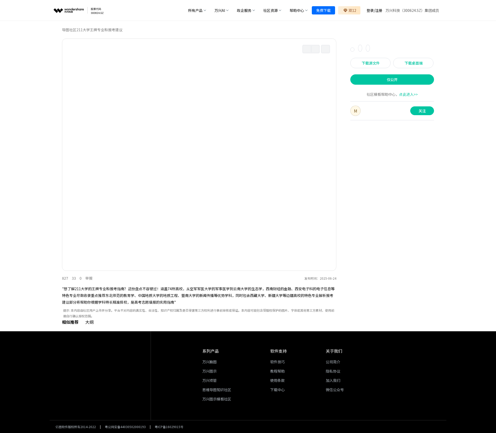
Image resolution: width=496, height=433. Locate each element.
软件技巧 (277, 361)
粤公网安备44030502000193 (125, 426)
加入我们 (333, 380)
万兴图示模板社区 (216, 398)
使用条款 (277, 380)
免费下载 (323, 10)
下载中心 (277, 389)
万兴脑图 (209, 361)
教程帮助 (277, 371)
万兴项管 (209, 380)
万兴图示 (209, 371)
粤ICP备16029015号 (169, 426)
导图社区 (69, 29)
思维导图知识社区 (216, 389)
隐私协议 (333, 371)
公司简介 (333, 361)
